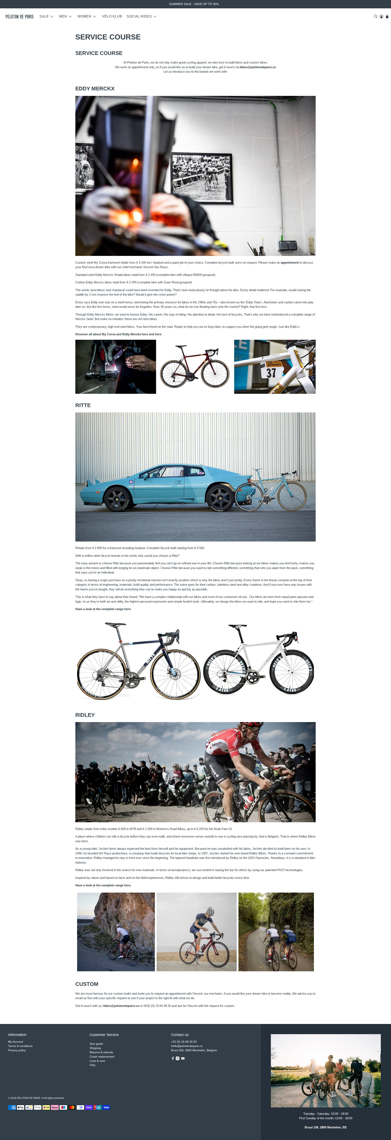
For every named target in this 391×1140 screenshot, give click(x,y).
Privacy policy (17, 1050)
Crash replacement (102, 1056)
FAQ (92, 1065)
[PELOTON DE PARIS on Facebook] (173, 1059)
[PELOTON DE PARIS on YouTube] (183, 1059)
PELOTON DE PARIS (28, 1098)
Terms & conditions (20, 1046)
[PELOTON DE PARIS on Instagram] (177, 1059)
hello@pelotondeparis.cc (187, 1046)
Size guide (96, 1043)
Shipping (95, 1048)
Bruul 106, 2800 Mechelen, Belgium (194, 1050)
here (145, 334)
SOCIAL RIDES (139, 16)
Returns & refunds (101, 1052)
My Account (15, 1041)
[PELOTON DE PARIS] (19, 16)
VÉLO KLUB (112, 16)
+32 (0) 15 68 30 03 (184, 1041)
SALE (44, 16)
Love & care (97, 1060)
